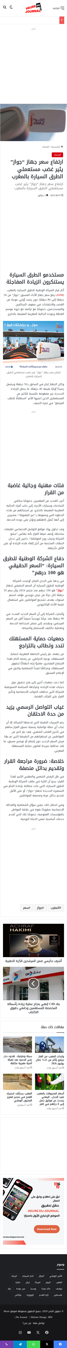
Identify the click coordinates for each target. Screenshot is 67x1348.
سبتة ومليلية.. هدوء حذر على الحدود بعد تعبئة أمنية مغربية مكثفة (18, 1060)
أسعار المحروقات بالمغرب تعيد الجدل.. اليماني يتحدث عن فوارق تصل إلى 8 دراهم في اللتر (50, 1099)
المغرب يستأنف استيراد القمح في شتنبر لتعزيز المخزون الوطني (19, 1097)
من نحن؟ (27, 1323)
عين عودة (20, 1289)
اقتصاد (45, 146)
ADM (60, 295)
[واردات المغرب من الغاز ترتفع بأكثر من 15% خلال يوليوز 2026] (49, 1044)
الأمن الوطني (55, 1276)
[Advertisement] (33, 64)
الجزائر (41, 1276)
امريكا (37, 1282)
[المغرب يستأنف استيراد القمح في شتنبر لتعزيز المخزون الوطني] (17, 1082)
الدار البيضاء (28, 1276)
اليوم (48, 1282)
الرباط (14, 1276)
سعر (26, 908)
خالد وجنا (46, 1289)
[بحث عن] (5, 9)
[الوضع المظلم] (11, 9)
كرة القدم (44, 1295)
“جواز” (60, 590)
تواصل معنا (38, 1323)
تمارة (17, 1282)
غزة (9, 1289)
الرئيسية (56, 146)
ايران (27, 1282)
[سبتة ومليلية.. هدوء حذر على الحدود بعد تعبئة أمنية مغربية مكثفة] (17, 1044)
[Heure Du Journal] (33, 8)
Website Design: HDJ (41, 1317)
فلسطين (58, 1295)
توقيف (59, 1289)
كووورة (30, 1295)
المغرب (55, 908)
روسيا (33, 1289)
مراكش (18, 1295)
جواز (39, 908)
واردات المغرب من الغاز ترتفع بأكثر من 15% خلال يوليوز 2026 (50, 1060)
